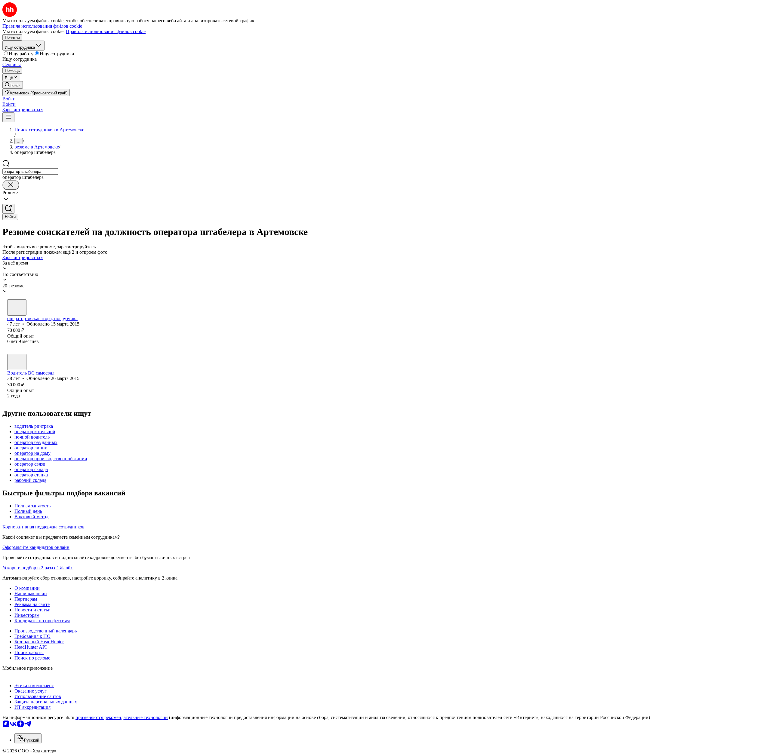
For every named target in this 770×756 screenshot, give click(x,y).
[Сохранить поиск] (8, 209)
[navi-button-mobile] (8, 117)
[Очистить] (10, 185)
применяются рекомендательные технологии (121, 717)
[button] (9, 98)
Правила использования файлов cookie (106, 31)
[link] (12, 85)
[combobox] (30, 171)
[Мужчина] (16, 307)
